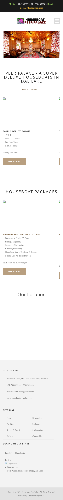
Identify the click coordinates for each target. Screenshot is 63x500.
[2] (29, 56)
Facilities (10, 424)
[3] (31, 56)
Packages (36, 424)
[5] (36, 56)
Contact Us (36, 436)
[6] (38, 56)
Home (9, 418)
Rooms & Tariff (13, 430)
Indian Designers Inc (37, 495)
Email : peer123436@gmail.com (20, 392)
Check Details (13, 161)
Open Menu (57, 21)
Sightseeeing (37, 430)
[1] (27, 56)
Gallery (10, 436)
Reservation (37, 418)
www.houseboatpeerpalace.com (20, 398)
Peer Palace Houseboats (15, 453)
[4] (33, 56)
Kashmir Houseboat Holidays (21, 234)
